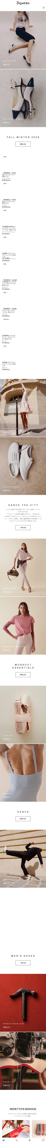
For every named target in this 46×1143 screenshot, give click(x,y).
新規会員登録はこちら (23, 1006)
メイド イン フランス (9, 949)
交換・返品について (26, 966)
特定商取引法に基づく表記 (12, 1018)
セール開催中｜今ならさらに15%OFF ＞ (23, 2)
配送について (8, 966)
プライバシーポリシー (26, 1018)
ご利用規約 (37, 1018)
